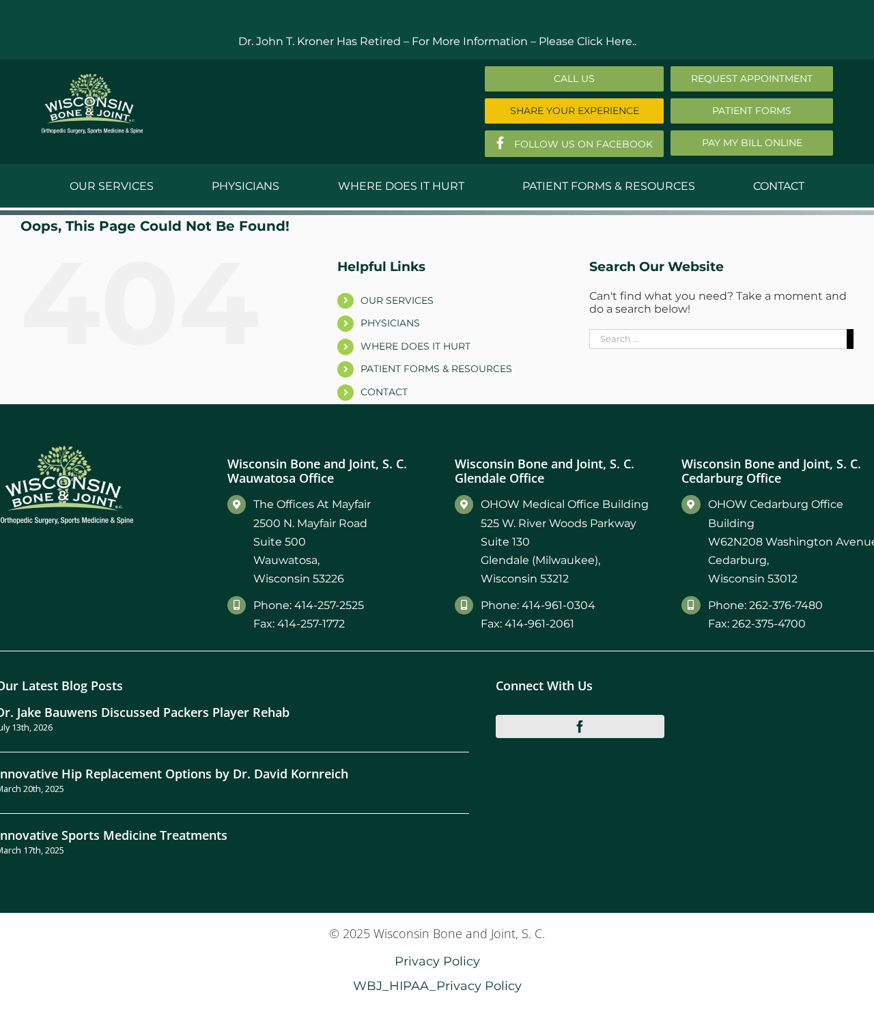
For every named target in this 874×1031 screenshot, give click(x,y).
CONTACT (384, 392)
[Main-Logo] (92, 78)
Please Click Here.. (587, 41)
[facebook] (580, 726)
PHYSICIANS (390, 323)
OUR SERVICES (397, 300)
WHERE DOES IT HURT (415, 346)
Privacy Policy (437, 961)
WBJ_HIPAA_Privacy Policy (437, 985)
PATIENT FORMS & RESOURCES (436, 369)
